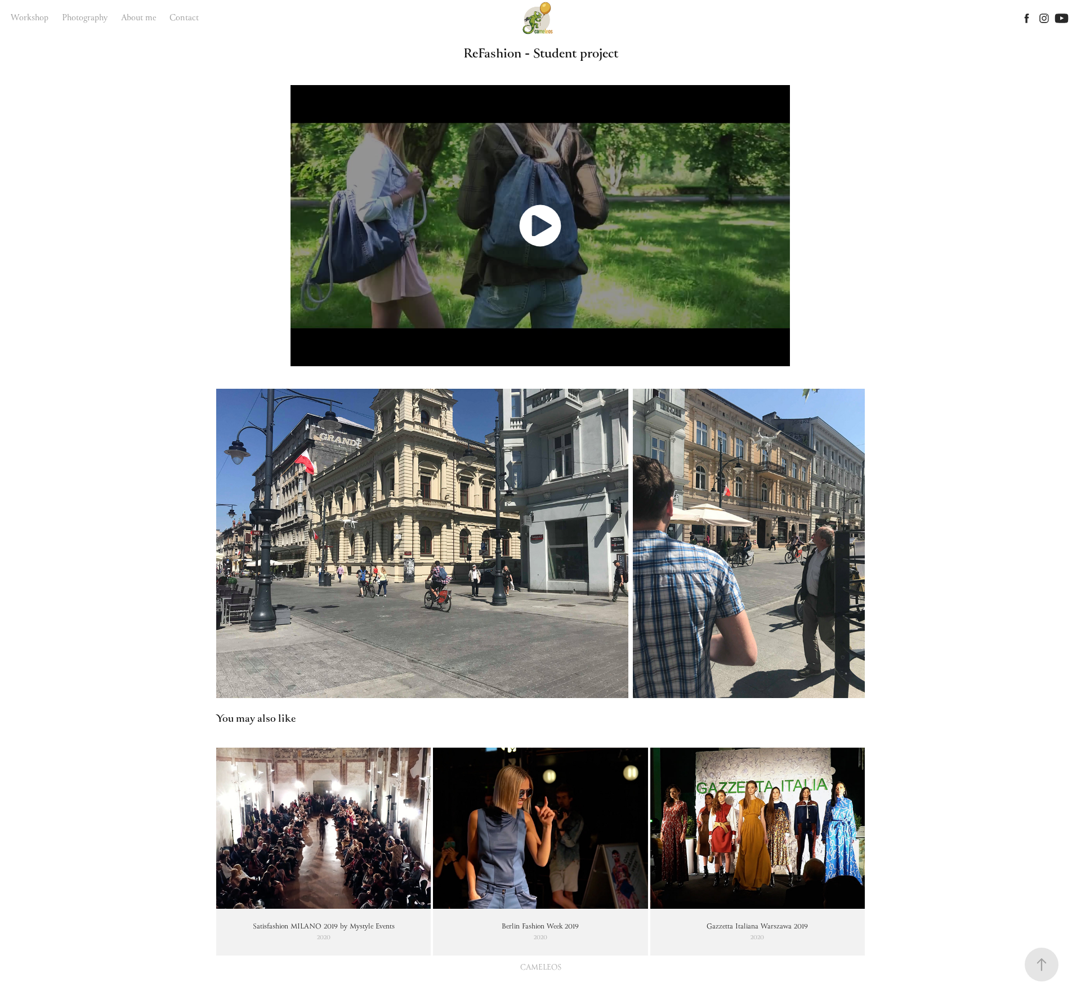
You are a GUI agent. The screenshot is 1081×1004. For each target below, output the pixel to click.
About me (138, 18)
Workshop (29, 18)
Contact (184, 18)
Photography (85, 18)
